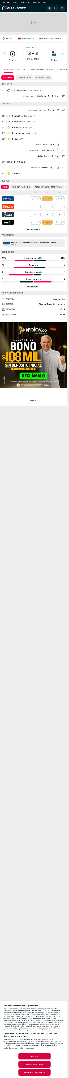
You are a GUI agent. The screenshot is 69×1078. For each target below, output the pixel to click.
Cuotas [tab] (21, 69)
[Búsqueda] (55, 8)
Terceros (47, 1030)
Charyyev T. (31, 133)
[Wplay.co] (8, 198)
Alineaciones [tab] (43, 78)
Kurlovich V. (35, 150)
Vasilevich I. (29, 121)
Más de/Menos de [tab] (21, 187)
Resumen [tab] (7, 78)
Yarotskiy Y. (48, 144)
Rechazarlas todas (34, 1064)
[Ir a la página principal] (16, 8)
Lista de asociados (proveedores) (19, 1048)
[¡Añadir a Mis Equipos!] (4, 53)
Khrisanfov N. (48, 150)
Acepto (34, 1056)
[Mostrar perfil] (12, 54)
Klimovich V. (29, 116)
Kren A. (50, 110)
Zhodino (12, 60)
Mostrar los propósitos (34, 1072)
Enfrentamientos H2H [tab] (41, 69)
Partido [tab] (8, 69)
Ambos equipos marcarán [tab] (48, 187)
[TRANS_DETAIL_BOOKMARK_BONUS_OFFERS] (49, 8)
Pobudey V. (17, 121)
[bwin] (8, 222)
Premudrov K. (35, 90)
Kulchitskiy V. (48, 167)
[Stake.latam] (8, 214)
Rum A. (38, 144)
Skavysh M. (17, 116)
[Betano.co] (8, 206)
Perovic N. (17, 127)
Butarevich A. (18, 133)
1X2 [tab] (5, 187)
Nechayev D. (28, 127)
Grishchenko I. (28, 96)
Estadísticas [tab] (24, 78)
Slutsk (54, 60)
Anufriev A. (36, 167)
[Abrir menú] (62, 8)
